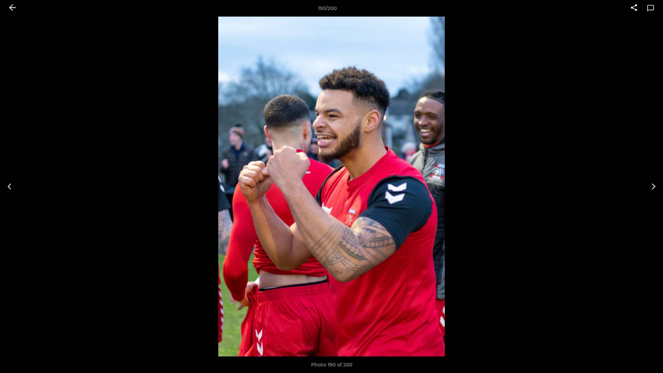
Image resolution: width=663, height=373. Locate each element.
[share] (634, 8)
